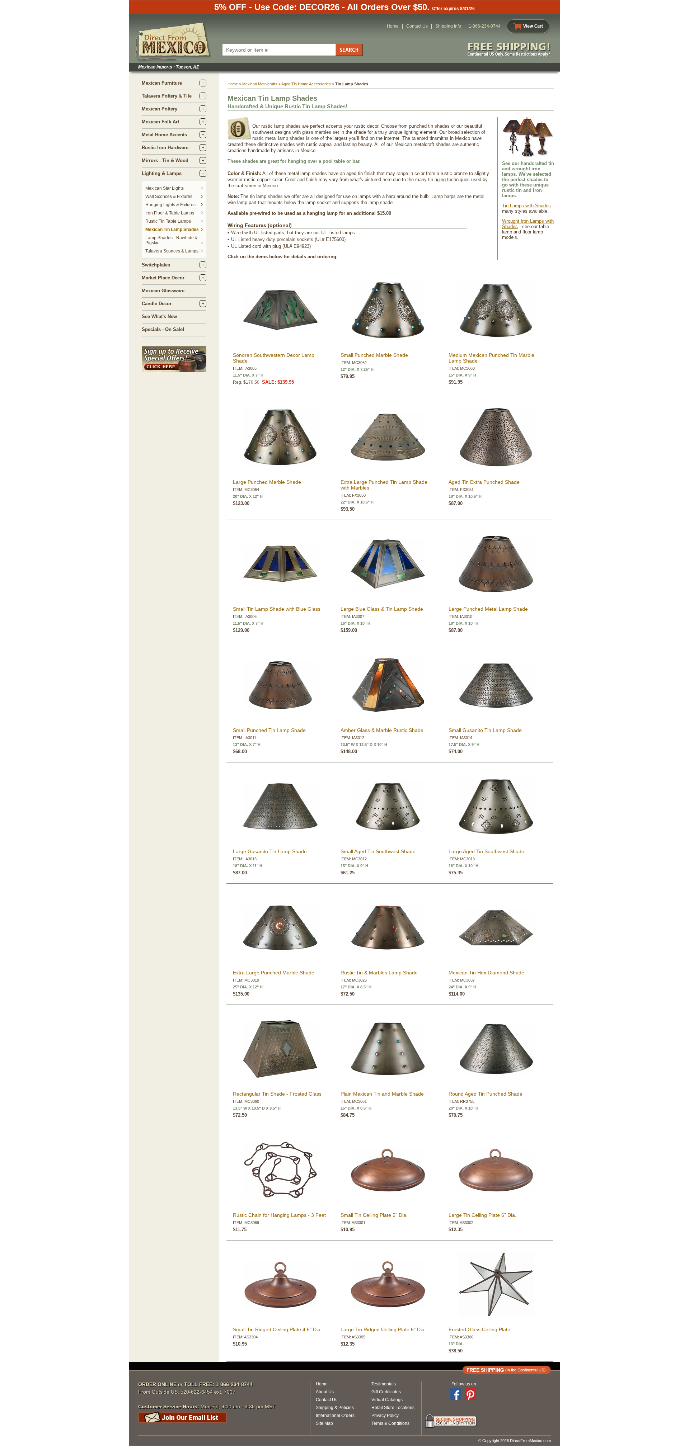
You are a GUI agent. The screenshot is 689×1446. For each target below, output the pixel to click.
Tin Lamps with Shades (526, 205)
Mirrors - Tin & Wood (165, 160)
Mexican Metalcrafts (259, 84)
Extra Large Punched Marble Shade (273, 972)
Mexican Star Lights (164, 188)
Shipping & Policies (335, 1407)
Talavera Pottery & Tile (167, 96)
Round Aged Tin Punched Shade (485, 1094)
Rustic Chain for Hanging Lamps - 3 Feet (279, 1215)
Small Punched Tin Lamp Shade (269, 730)
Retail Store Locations (392, 1407)
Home (393, 26)
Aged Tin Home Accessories (306, 84)
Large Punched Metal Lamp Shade (488, 609)
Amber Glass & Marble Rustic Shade (382, 730)
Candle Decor (157, 303)
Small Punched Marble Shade (374, 355)
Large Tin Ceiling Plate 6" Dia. (482, 1215)
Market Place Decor (163, 277)
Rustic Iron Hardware (165, 147)
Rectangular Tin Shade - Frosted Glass (277, 1094)
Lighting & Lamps (162, 173)
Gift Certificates (386, 1391)
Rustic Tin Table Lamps (168, 221)
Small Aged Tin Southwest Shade (378, 851)
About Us (325, 1391)
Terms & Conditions (390, 1423)
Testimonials (383, 1383)
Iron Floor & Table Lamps (169, 213)
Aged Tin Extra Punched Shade (484, 482)
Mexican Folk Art (160, 121)
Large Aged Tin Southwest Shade (486, 851)
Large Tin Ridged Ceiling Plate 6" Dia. (383, 1329)
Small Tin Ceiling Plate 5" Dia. (374, 1215)
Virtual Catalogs (387, 1399)
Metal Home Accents (164, 134)
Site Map (324, 1423)
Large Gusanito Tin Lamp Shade (270, 851)
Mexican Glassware (163, 290)
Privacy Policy (385, 1415)
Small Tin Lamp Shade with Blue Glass (276, 609)
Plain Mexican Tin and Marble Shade (382, 1094)
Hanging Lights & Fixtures (170, 204)
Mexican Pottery (159, 109)
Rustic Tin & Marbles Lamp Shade (379, 972)
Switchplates (156, 265)
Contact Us (417, 26)
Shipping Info (448, 26)
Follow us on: (464, 1383)
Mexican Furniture (162, 83)
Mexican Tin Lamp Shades (172, 229)
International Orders (335, 1415)
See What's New (159, 316)
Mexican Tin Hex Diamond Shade (486, 972)
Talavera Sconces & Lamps (171, 251)
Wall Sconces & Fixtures (168, 196)
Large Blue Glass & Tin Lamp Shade (382, 609)
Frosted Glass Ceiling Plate (479, 1329)
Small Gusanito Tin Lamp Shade (485, 730)
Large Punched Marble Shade (267, 482)
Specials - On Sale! (163, 329)
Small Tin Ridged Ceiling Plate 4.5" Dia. (277, 1329)
